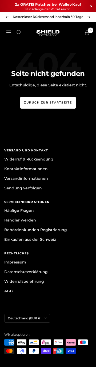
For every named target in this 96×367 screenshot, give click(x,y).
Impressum (15, 262)
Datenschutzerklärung (26, 271)
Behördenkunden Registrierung (35, 229)
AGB (8, 291)
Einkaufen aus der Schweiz (30, 239)
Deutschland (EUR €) (25, 318)
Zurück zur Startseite (48, 102)
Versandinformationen (26, 178)
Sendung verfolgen (23, 188)
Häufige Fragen (19, 210)
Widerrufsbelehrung (24, 281)
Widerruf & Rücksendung (28, 159)
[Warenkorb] (87, 32)
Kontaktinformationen (26, 168)
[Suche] (19, 32)
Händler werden (20, 220)
